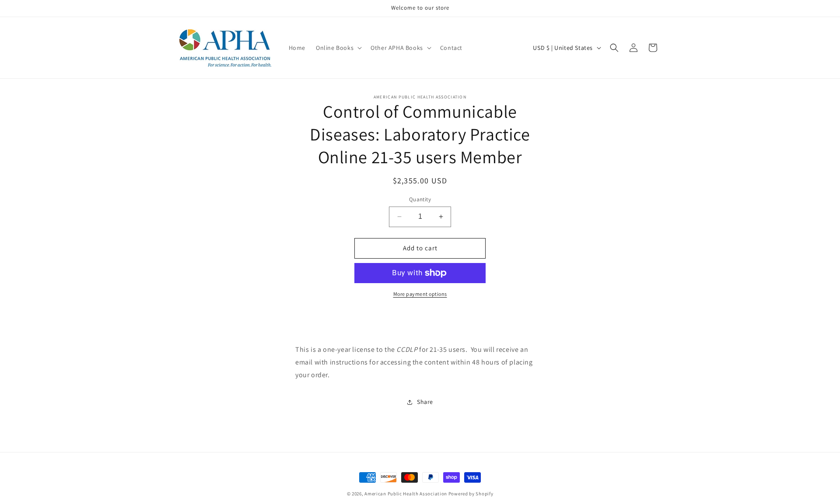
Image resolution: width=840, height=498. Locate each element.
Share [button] (425, 402)
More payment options (420, 294)
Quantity (420, 199)
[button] (338, 48)
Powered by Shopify (471, 494)
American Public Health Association (405, 494)
